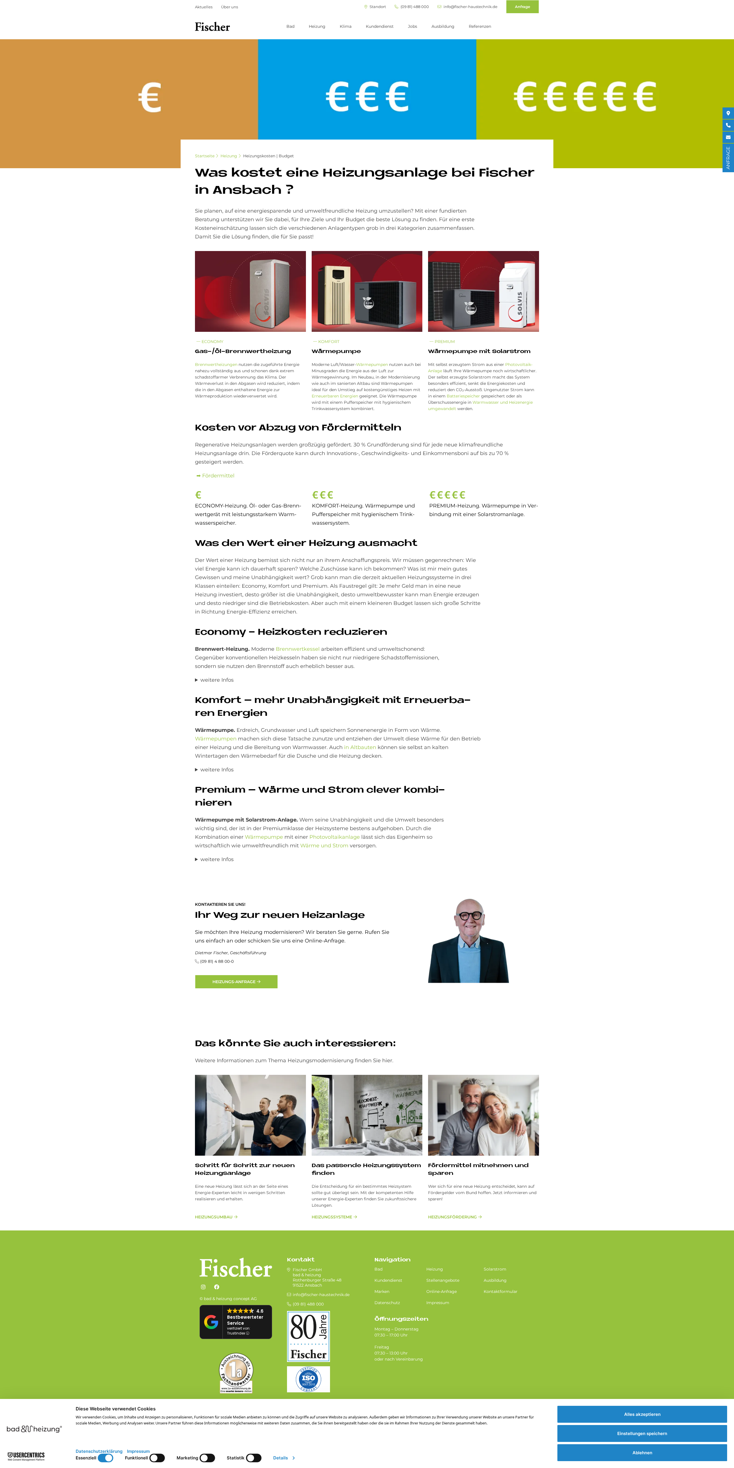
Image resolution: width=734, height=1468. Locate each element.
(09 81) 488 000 (414, 7)
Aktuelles (203, 7)
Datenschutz (387, 1302)
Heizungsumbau (214, 1217)
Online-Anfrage (441, 1291)
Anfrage (522, 6)
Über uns (229, 7)
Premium (444, 341)
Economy (211, 341)
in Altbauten (360, 747)
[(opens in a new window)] (203, 1287)
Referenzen (480, 26)
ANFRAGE (728, 157)
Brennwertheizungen (216, 364)
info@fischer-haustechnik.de (470, 7)
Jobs (412, 26)
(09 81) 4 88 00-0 (217, 961)
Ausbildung (443, 26)
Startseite (204, 155)
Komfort (328, 341)
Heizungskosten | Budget (268, 155)
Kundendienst (380, 26)
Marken (381, 1291)
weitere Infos (217, 680)
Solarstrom (495, 1269)
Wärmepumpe (264, 837)
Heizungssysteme (332, 1217)
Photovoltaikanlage (334, 837)
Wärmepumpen (372, 364)
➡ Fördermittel (215, 476)
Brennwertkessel (297, 649)
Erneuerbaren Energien (335, 396)
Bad (290, 26)
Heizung (317, 26)
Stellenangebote (442, 1280)
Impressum (437, 1302)
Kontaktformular (501, 1291)
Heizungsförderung (452, 1217)
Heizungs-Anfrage (233, 981)
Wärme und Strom (324, 845)
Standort (377, 7)
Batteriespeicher (463, 396)
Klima (346, 26)
